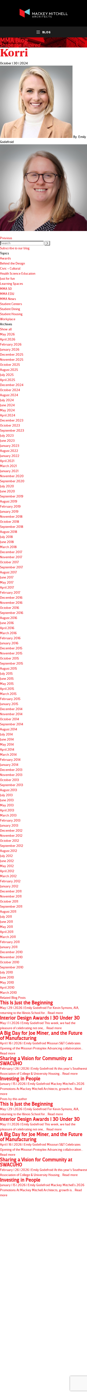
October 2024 (10, 390)
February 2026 (11, 344)
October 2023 (10, 425)
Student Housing (11, 314)
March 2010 (8, 992)
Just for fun (7, 278)
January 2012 (9, 886)
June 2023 (7, 440)
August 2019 (8, 501)
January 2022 (9, 456)
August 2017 (8, 572)
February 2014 (10, 759)
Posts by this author (13, 1099)
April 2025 (7, 380)
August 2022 (9, 451)
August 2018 (8, 532)
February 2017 (10, 592)
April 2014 (7, 749)
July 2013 (6, 795)
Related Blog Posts (13, 997)
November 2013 (11, 775)
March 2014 (8, 754)
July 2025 (7, 375)
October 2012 (9, 840)
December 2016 (11, 597)
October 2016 (9, 607)
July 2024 (7, 400)
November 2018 (11, 516)
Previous (6, 238)
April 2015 (7, 689)
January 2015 (9, 704)
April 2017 (7, 587)
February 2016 (10, 638)
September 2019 (11, 496)
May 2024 (7, 410)
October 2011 (9, 901)
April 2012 (7, 871)
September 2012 (11, 845)
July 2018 (6, 537)
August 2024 (9, 395)
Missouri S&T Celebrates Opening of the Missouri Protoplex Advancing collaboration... (41, 1042)
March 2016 (8, 633)
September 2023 (12, 430)
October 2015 (9, 658)
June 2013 (7, 800)
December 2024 (11, 385)
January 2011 (8, 947)
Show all (6, 329)
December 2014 (11, 709)
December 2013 (11, 770)
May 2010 (7, 982)
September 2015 (11, 663)
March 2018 (8, 547)
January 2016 (9, 643)
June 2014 (7, 739)
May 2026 (7, 334)
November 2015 (11, 653)
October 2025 (10, 364)
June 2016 (7, 623)
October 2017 (9, 562)
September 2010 (11, 967)
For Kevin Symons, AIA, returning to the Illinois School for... (39, 1007)
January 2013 (9, 825)
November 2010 (11, 957)
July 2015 (6, 673)
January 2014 (9, 764)
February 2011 (10, 942)
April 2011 (6, 932)
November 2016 (11, 602)
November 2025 (11, 359)
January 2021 (9, 471)
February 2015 (10, 699)
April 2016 (7, 628)
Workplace (7, 319)
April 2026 (7, 339)
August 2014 (8, 729)
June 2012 (7, 861)
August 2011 (8, 911)
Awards (5, 258)
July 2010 (6, 972)
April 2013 (7, 810)
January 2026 (9, 349)
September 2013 (11, 785)
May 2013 (7, 805)
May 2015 (7, 683)
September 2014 (11, 724)
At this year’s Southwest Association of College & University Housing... (43, 1065)
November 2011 (11, 896)
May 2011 (6, 927)
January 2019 (9, 511)
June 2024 (7, 405)
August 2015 (8, 668)
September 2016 (11, 613)
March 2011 (8, 937)
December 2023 (11, 420)
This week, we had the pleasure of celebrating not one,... (40, 1022)
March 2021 (8, 466)
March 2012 (8, 876)
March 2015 (8, 694)
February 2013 (10, 820)
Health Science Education (17, 273)
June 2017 (7, 577)
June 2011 (6, 921)
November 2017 (11, 557)
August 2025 (9, 369)
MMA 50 (6, 288)
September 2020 (12, 481)
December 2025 (11, 354)
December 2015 (11, 648)
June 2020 (7, 491)
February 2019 (10, 506)
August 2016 (8, 618)
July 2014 (6, 734)
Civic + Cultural (10, 268)
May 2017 (7, 582)
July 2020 (7, 486)
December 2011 (11, 891)
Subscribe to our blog (14, 248)
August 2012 (8, 851)
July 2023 (7, 435)
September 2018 (11, 526)
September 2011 (11, 906)
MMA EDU (7, 294)
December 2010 (11, 952)
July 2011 (6, 916)
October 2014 (9, 719)
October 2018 (9, 521)
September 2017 (11, 567)
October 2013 (9, 780)
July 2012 (6, 856)
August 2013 (8, 790)
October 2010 (9, 962)
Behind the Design (12, 263)
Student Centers (11, 304)
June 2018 (7, 542)
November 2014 (11, 714)
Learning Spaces (11, 283)
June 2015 (7, 678)
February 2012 (10, 881)
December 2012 (11, 830)
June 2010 (7, 977)
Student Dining (10, 309)
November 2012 (11, 835)
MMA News (8, 299)
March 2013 (8, 815)
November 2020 (12, 476)
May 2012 (7, 866)
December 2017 (11, 552)
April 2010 (7, 987)
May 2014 (7, 744)
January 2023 (9, 445)
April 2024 (7, 415)
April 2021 (7, 461)
